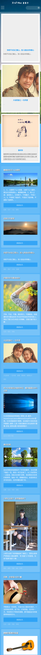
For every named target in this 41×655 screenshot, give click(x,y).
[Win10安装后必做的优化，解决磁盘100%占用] (20, 413)
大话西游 (6, 375)
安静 (5, 490)
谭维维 (23, 375)
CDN (13, 269)
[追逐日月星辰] (20, 235)
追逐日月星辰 (9, 219)
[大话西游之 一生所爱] (20, 363)
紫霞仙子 (29, 375)
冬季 (13, 490)
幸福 (13, 332)
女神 (20, 568)
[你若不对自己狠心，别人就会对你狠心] (20, 257)
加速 (17, 269)
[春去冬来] (20, 467)
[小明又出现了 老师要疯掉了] (20, 551)
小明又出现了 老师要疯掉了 (15, 499)
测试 (9, 269)
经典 (5, 210)
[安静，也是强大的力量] (20, 604)
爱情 (18, 375)
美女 (5, 269)
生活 (5, 332)
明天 (9, 332)
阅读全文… (20, 205)
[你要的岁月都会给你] (20, 312)
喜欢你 (20, 150)
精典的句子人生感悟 (12, 170)
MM (17, 568)
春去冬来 (7, 445)
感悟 (17, 210)
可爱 (13, 568)
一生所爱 (13, 375)
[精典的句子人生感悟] (20, 187)
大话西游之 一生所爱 (20, 100)
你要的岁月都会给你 (12, 278)
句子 (9, 210)
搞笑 (9, 568)
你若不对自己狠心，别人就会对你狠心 (20, 50)
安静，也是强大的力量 (13, 577)
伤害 (13, 624)
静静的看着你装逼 (11, 633)
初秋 (17, 490)
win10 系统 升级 (8, 436)
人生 (13, 210)
